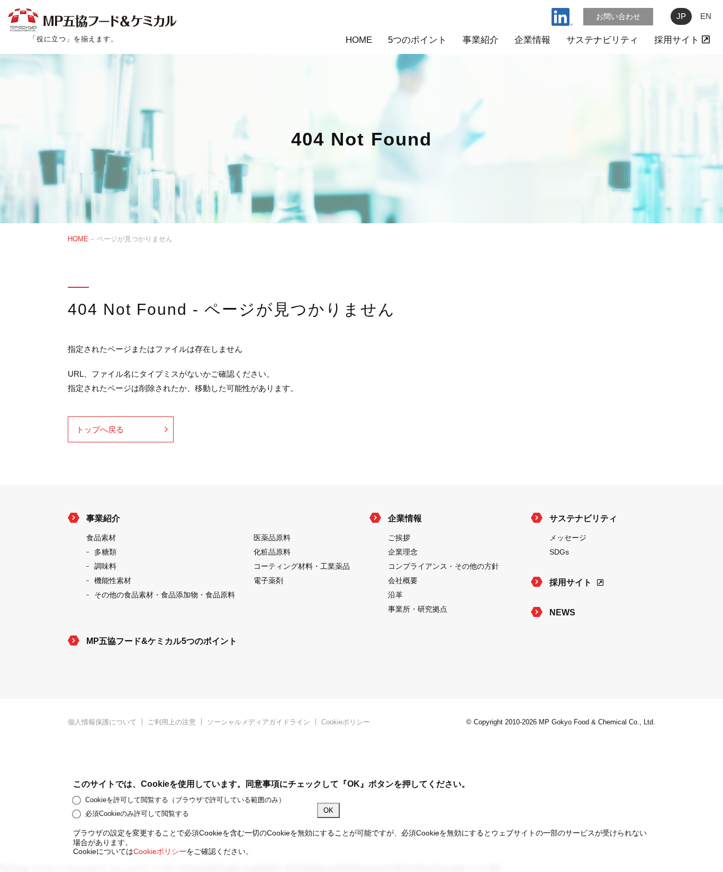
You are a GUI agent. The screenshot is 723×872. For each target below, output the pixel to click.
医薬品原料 (272, 537)
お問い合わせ (618, 16)
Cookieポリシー (345, 722)
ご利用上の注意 (172, 722)
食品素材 (101, 537)
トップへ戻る (100, 429)
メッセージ (567, 537)
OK (328, 810)
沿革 (395, 595)
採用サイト (678, 40)
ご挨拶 (399, 537)
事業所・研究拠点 (417, 609)
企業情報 (532, 40)
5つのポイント (417, 40)
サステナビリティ (602, 40)
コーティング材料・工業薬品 (302, 566)
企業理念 (403, 552)
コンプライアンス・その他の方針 (443, 566)
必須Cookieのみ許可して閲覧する (137, 814)
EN (705, 16)
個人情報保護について (102, 722)
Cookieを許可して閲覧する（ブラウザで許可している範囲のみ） (185, 800)
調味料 (105, 566)
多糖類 (105, 552)
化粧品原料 (272, 552)
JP (681, 16)
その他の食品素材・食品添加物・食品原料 (164, 595)
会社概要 (403, 580)
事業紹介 (481, 40)
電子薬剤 (268, 580)
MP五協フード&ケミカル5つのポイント (161, 641)
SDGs (559, 552)
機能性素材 (112, 580)
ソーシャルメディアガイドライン (258, 722)
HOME (359, 40)
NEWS (562, 612)
